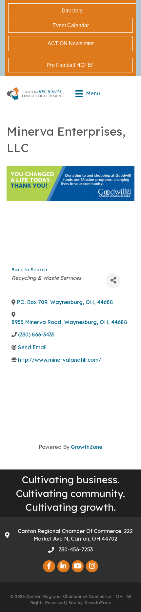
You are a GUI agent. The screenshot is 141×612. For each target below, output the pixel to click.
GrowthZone (86, 447)
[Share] (113, 280)
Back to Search (29, 270)
